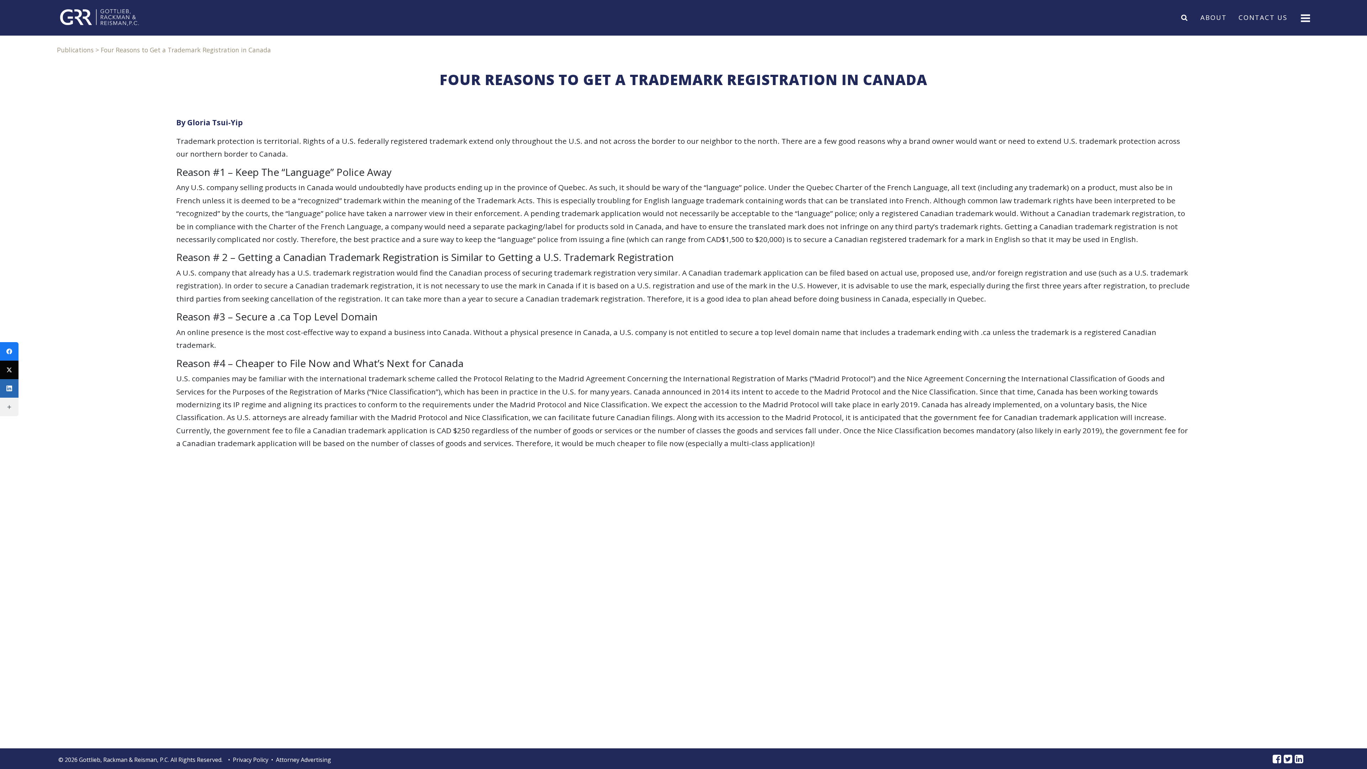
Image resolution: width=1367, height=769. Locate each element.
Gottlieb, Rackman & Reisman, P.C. (124, 760)
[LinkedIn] (9, 388)
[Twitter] (9, 370)
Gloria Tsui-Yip (215, 122)
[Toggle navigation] (1304, 17)
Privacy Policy (250, 760)
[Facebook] (9, 351)
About (1213, 17)
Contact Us (1262, 17)
